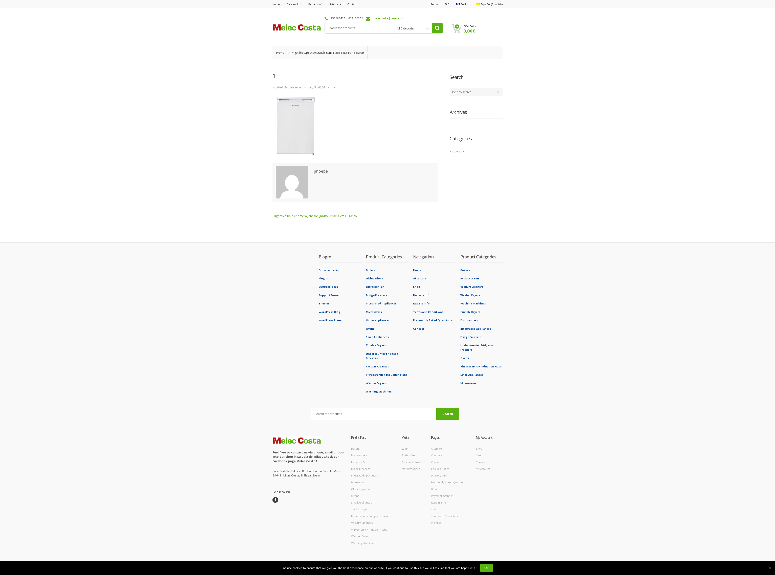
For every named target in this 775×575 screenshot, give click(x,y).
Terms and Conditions (428, 312)
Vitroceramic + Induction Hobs (386, 375)
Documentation (329, 270)
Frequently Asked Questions (432, 320)
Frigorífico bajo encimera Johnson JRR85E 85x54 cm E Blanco (327, 52)
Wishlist (436, 523)
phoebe (296, 87)
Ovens (370, 329)
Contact (352, 4)
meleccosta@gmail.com (388, 18)
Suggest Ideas (328, 287)
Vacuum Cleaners (377, 366)
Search (448, 414)
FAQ (447, 4)
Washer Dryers (376, 383)
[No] (770, 568)
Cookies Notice (440, 469)
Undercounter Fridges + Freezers (371, 516)
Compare (436, 455)
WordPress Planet (331, 320)
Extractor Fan (375, 287)
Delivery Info (294, 4)
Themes (324, 303)
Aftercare (335, 4)
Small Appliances (377, 337)
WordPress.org (410, 469)
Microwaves (374, 312)
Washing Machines (378, 391)
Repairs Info (315, 4)
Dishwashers (374, 278)
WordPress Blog (329, 312)
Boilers (370, 270)
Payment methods (442, 496)
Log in (404, 448)
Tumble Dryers (376, 345)
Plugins (324, 278)
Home (276, 4)
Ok (486, 568)
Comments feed (411, 462)
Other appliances (378, 320)
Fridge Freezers (376, 295)
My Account (483, 469)
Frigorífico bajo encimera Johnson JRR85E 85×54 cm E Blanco (314, 216)
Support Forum (329, 295)
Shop (416, 287)
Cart (478, 455)
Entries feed (408, 455)
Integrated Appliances (381, 303)
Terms (434, 4)
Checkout (481, 462)
